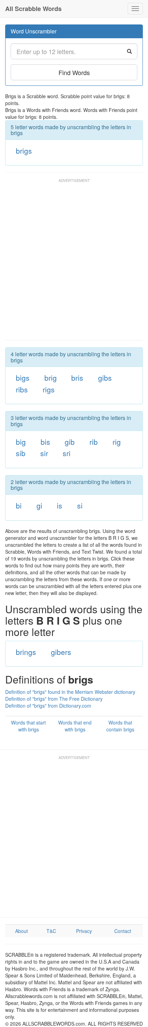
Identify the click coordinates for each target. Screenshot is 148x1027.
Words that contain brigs (120, 726)
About (21, 930)
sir (44, 453)
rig (117, 442)
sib (20, 453)
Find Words (74, 72)
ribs (22, 389)
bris (77, 377)
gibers (61, 652)
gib (70, 442)
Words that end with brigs (75, 726)
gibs (105, 377)
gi (39, 505)
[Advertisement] (74, 262)
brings (26, 652)
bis (45, 442)
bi (19, 505)
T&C (51, 930)
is (59, 505)
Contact (122, 930)
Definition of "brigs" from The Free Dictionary (54, 698)
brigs (24, 150)
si (80, 505)
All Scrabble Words (33, 8)
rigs (49, 389)
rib (93, 442)
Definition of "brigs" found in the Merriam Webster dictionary (70, 691)
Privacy (84, 930)
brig (50, 377)
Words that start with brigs (28, 726)
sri (67, 453)
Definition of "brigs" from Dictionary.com (48, 705)
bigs (23, 377)
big (21, 442)
